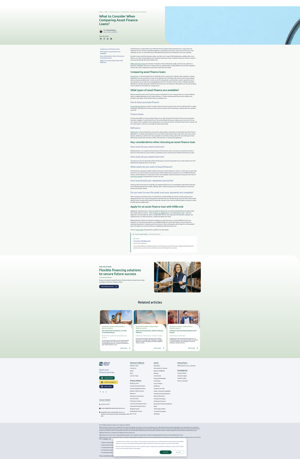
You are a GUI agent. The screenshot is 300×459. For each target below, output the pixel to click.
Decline (178, 452)
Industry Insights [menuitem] (182, 376)
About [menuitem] (132, 371)
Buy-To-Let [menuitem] (133, 414)
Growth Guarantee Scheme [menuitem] (137, 386)
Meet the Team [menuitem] (134, 365)
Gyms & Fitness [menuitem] (158, 383)
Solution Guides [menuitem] (181, 378)
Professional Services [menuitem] (160, 401)
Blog (106, 12)
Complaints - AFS (107, 438)
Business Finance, (106, 335)
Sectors (156, 363)
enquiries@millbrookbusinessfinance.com (113, 408)
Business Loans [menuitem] (134, 383)
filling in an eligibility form (161, 213)
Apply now (108, 386)
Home (101, 12)
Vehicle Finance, (147, 335)
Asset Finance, (114, 335)
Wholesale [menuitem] (157, 414)
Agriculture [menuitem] (157, 365)
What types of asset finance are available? (110, 52)
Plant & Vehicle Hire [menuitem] (159, 396)
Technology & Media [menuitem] (159, 409)
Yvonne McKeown (111, 30)
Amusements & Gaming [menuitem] (160, 368)
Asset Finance (125, 12)
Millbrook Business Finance (138, 63)
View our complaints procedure (106, 455)
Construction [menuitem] (157, 376)
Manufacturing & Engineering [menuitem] (162, 393)
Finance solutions (135, 380)
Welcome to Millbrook (137, 363)
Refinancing (133, 132)
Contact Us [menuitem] (133, 368)
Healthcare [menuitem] (157, 386)
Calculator (108, 378)
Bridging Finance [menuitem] (134, 409)
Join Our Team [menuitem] (134, 376)
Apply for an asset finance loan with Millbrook (111, 61)
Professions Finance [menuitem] (135, 401)
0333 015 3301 (180, 213)
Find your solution (107, 286)
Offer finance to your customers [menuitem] (186, 365)
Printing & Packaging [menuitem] (159, 398)
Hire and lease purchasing (137, 106)
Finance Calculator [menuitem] (182, 381)
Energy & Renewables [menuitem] (160, 378)
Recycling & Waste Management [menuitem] (163, 403)
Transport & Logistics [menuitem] (160, 411)
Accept (165, 452)
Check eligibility (110, 382)
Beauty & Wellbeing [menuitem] (159, 371)
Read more (123, 348)
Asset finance (134, 76)
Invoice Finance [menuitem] (134, 398)
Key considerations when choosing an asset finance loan (112, 57)
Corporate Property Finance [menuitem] (138, 406)
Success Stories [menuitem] (181, 373)
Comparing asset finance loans (110, 49)
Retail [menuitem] (155, 406)
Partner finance (182, 363)
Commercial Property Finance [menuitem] (138, 403)
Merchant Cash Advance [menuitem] (137, 396)
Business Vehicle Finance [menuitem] (137, 391)
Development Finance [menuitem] (136, 411)
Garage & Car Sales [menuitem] (159, 388)
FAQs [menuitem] (131, 373)
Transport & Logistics (157, 335)
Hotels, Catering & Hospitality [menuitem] (162, 391)
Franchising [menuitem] (157, 381)
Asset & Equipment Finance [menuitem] (137, 388)
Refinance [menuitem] (133, 393)
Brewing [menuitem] (156, 373)
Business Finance (114, 12)
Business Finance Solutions (138, 12)
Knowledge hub (182, 370)
